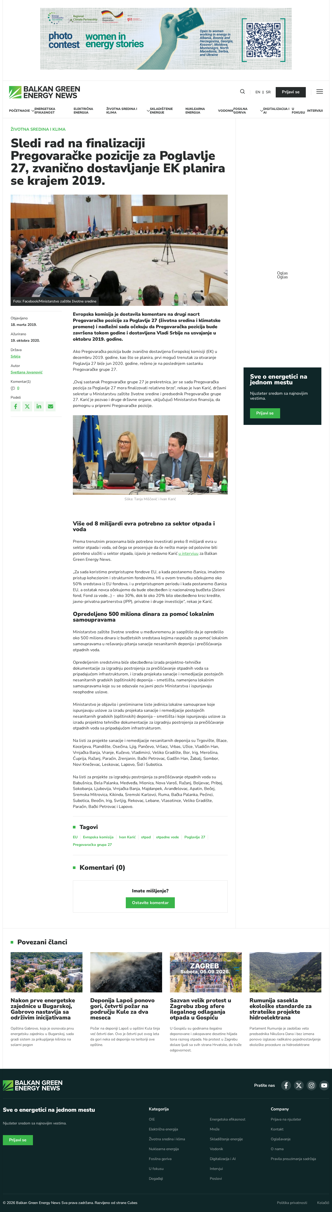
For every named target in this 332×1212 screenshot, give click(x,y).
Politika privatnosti (292, 1203)
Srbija (15, 356)
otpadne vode (167, 837)
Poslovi (216, 1179)
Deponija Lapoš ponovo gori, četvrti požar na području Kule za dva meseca (122, 1009)
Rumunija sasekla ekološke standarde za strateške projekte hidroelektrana (281, 1009)
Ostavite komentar (150, 903)
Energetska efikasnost (44, 111)
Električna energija (83, 111)
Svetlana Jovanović (27, 372)
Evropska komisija (98, 837)
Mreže (214, 1129)
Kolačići (323, 1203)
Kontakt (277, 1129)
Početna (16, 111)
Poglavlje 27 (194, 837)
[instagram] (311, 1085)
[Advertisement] (282, 273)
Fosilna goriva (240, 111)
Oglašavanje (280, 1139)
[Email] (51, 406)
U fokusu (298, 111)
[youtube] (324, 1085)
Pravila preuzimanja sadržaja (293, 1159)
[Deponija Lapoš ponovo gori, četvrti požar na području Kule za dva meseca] (126, 972)
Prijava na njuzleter (286, 1119)
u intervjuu (188, 553)
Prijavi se (291, 92)
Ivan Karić (127, 837)
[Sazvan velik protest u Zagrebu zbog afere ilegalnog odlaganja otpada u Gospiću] (206, 972)
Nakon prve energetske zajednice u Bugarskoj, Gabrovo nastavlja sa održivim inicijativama (43, 1009)
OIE (27, 111)
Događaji (156, 1179)
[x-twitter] (299, 1085)
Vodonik (225, 111)
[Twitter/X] (27, 406)
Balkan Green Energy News (38, 1202)
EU (75, 837)
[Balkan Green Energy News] (44, 92)
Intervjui (315, 111)
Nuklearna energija (195, 111)
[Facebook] (15, 406)
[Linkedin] (39, 406)
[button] (242, 92)
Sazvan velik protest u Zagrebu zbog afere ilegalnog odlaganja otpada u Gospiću (200, 1009)
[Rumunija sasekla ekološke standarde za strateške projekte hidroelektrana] (285, 972)
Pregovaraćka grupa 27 (92, 844)
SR (268, 92)
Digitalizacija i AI (276, 111)
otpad (146, 837)
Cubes (132, 1202)
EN (257, 92)
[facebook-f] (286, 1085)
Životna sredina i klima (121, 111)
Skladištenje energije (161, 111)
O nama (277, 1149)
